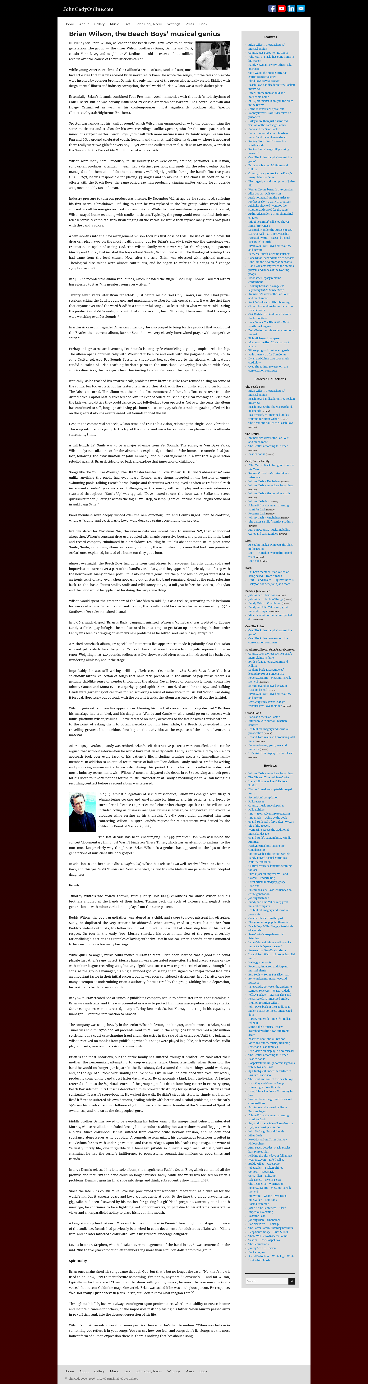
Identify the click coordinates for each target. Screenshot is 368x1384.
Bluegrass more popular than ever (269, 922)
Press (190, 24)
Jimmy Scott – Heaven (262, 1248)
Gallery (99, 24)
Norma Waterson (258, 1204)
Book (203, 24)
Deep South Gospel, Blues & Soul (268, 1232)
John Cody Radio (149, 24)
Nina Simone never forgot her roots (270, 262)
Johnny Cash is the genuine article (269, 493)
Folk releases (256, 801)
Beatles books (256, 454)
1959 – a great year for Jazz (265, 1127)
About (84, 24)
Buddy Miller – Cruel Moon (264, 603)
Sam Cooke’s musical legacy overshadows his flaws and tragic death (268, 1031)
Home (69, 24)
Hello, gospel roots (259, 962)
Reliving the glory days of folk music (270, 1155)
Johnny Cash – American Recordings (271, 485)
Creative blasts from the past (265, 918)
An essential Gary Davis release (267, 950)
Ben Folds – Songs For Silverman (268, 974)
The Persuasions (258, 1244)
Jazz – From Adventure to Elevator (269, 813)
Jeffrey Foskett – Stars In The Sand (269, 994)
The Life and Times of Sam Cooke (268, 777)
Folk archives (256, 809)
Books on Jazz (256, 1252)
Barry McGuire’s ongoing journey (268, 254)
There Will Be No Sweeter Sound (268, 1236)
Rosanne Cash (257, 513)
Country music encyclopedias (266, 805)
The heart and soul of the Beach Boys (270, 423)
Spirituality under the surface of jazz (270, 229)
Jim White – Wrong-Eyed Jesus (267, 1196)
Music (114, 24)
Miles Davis (255, 1135)
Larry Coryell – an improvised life (268, 233)
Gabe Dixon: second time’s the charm (271, 258)
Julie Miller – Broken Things (265, 599)
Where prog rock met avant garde (268, 350)
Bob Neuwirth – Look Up (263, 1224)
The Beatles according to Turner (268, 446)
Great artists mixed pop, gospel (267, 882)
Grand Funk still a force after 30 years (271, 821)
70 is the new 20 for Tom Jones (267, 354)
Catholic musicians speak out (266, 109)
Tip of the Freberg (259, 825)
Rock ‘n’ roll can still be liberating (269, 302)
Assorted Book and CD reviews (266, 1039)
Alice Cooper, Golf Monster (264, 193)
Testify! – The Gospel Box (264, 1240)
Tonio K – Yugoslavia (261, 1171)
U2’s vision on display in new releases (271, 753)
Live (127, 24)
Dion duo (254, 561)
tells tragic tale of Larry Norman (271, 1123)
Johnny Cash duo (258, 501)
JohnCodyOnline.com (88, 9)
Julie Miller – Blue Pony (262, 595)
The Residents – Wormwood (265, 1183)
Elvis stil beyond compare (263, 338)
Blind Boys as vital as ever (263, 81)
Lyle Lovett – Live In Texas (264, 1179)
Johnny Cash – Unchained (264, 481)
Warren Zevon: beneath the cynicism (270, 189)
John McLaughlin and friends (266, 1131)
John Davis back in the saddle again (269, 1006)
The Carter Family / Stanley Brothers (270, 521)
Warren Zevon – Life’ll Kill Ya (266, 1159)
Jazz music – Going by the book (267, 817)
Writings (173, 24)
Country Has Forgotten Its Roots (268, 52)
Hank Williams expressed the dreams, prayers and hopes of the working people (271, 270)
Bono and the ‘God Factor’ (264, 129)
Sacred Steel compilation (263, 797)
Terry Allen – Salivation (262, 1175)
